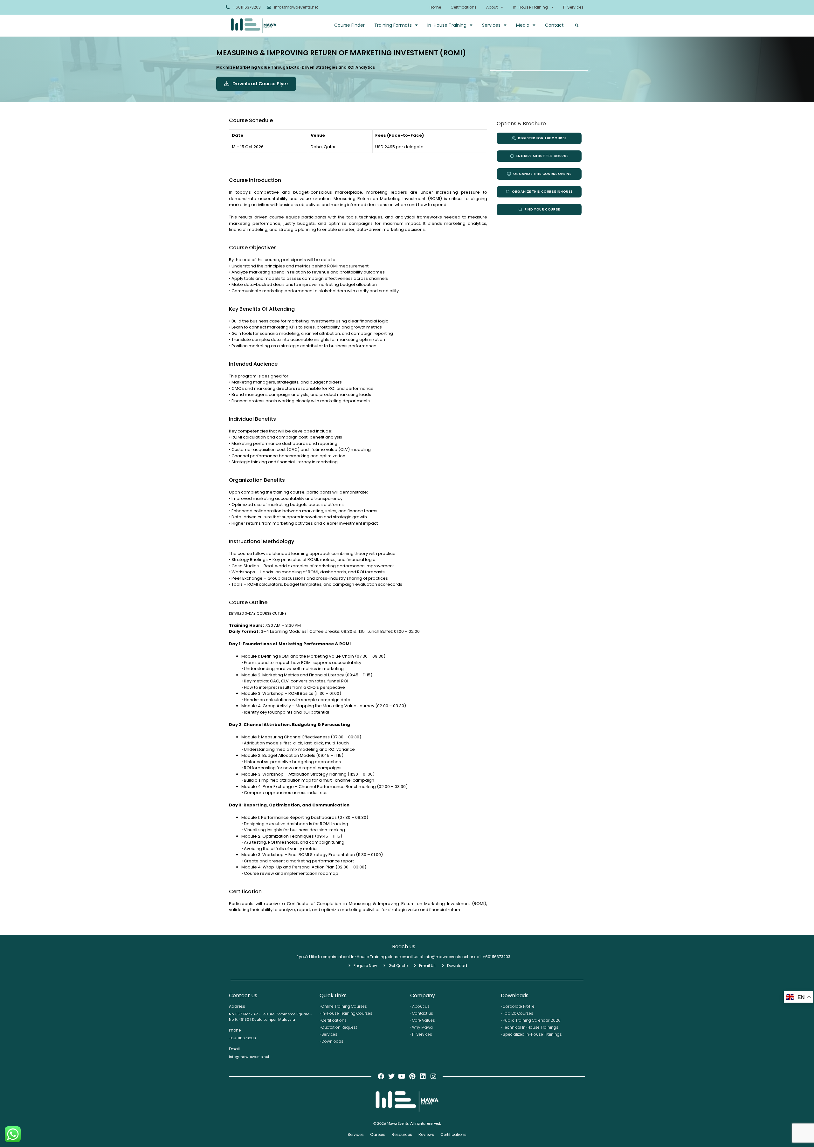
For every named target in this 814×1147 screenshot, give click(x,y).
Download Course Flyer (260, 83)
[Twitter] (391, 1076)
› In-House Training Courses (346, 1013)
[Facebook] (380, 1076)
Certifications (464, 7)
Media (522, 25)
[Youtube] (401, 1076)
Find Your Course (542, 209)
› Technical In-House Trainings (529, 1027)
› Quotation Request (338, 1027)
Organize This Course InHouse (542, 191)
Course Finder (349, 25)
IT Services (573, 7)
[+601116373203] (228, 7)
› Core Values (422, 1020)
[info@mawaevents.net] (269, 7)
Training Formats (393, 25)
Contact (554, 25)
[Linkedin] (422, 1076)
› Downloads (331, 1041)
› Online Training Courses (343, 1006)
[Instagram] (433, 1076)
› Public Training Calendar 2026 (531, 1020)
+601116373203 (247, 7)
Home (435, 7)
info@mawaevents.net (296, 7)
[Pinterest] (412, 1076)
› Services (328, 1034)
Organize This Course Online (542, 173)
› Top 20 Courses (517, 1013)
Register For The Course (542, 138)
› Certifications (333, 1020)
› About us (420, 1006)
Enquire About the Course (542, 156)
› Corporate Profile (518, 1006)
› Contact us (421, 1013)
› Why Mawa (421, 1027)
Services (491, 25)
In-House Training (530, 7)
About (492, 7)
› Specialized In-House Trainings (531, 1034)
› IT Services (421, 1034)
